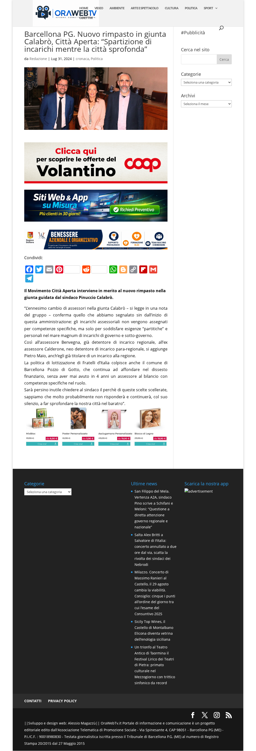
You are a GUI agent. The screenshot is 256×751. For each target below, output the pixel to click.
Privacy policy (62, 700)
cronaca (82, 58)
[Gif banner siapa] (95, 246)
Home (83, 8)
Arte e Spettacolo (144, 8)
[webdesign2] (95, 221)
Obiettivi (85, 18)
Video (98, 8)
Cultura (171, 8)
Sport (208, 8)
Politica (191, 8)
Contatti (33, 700)
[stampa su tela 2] (95, 443)
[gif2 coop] (95, 180)
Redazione (38, 58)
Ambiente (117, 8)
